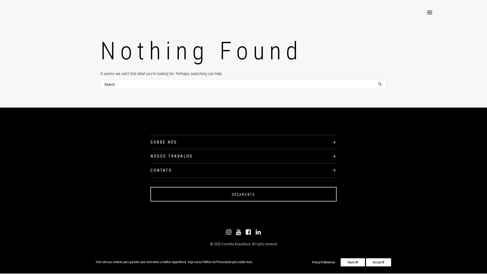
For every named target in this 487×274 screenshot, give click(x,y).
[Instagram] (228, 233)
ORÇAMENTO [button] (243, 194)
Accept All (378, 262)
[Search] (243, 84)
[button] (429, 12)
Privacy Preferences (323, 262)
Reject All (352, 262)
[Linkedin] (258, 233)
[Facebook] (248, 233)
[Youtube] (238, 233)
